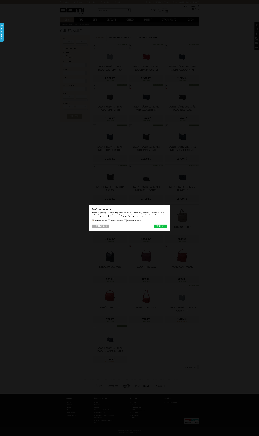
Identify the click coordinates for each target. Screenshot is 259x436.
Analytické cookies (117, 220)
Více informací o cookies (141, 217)
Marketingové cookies (134, 220)
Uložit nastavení (100, 226)
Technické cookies (101, 220)
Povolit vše (160, 226)
